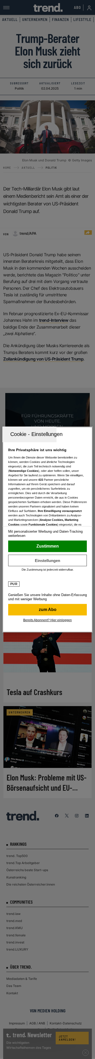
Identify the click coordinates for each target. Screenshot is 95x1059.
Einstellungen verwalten (47, 560)
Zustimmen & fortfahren (47, 546)
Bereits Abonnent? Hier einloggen (47, 620)
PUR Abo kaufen (47, 609)
